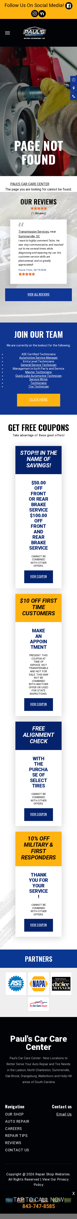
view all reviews (38, 294)
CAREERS (13, 1128)
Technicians (38, 383)
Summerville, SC (29, 236)
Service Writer (38, 379)
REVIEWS (13, 1143)
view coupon (38, 576)
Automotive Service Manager (38, 357)
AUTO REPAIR (17, 1121)
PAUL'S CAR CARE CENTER (29, 184)
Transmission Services (33, 231)
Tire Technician (38, 386)
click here (39, 400)
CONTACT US (17, 1150)
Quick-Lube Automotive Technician (38, 375)
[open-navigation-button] (7, 32)
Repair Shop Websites (52, 1174)
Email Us (64, 1114)
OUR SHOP (14, 1114)
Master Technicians (38, 372)
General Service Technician (38, 365)
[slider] (38, 208)
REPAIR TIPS (16, 1135)
